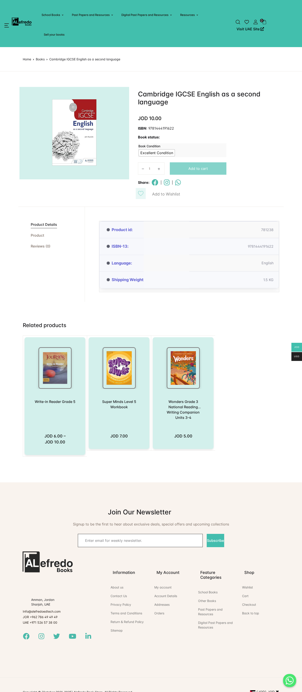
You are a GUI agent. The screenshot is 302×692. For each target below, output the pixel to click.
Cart (245, 596)
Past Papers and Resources (91, 15)
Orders (159, 613)
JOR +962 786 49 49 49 (40, 617)
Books (40, 59)
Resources (187, 15)
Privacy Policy (121, 604)
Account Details (165, 596)
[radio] (157, 153)
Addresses (162, 604)
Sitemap (117, 630)
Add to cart (198, 168)
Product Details (44, 224)
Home (27, 59)
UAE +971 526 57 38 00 (40, 622)
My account (163, 587)
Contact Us (119, 596)
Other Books (207, 601)
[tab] (51, 224)
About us (117, 587)
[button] (6, 25)
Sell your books (54, 34)
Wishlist (247, 587)
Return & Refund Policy (127, 622)
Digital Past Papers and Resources (144, 15)
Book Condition (149, 146)
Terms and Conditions (126, 613)
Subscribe (215, 540)
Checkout (249, 604)
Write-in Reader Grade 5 (55, 401)
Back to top (250, 613)
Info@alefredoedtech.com (42, 611)
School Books (51, 15)
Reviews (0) (40, 246)
